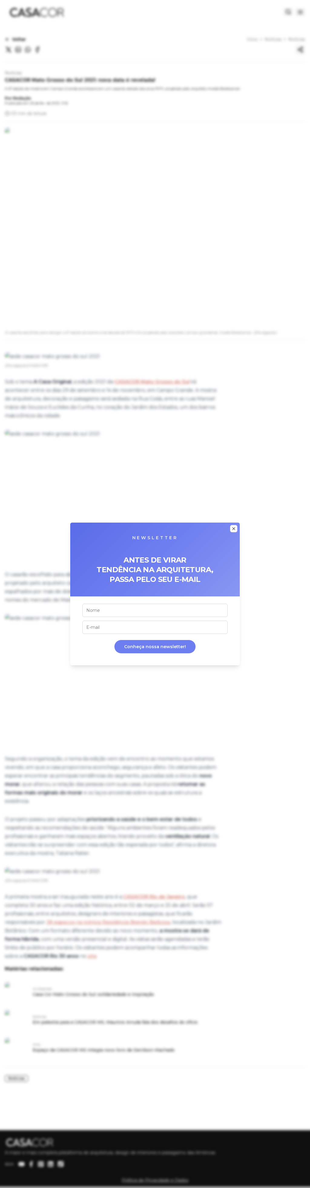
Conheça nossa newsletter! (155, 646)
